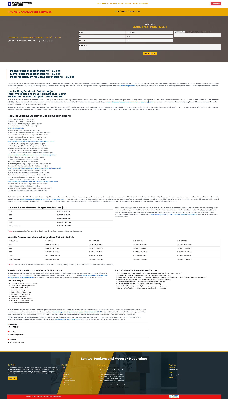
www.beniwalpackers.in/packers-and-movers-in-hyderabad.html (31, 141)
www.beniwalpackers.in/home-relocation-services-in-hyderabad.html (33, 182)
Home (99, 4)
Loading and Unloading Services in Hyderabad (113, 367)
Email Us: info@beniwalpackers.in (41, 41)
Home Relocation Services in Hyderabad (111, 374)
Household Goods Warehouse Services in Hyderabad (115, 385)
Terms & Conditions (69, 380)
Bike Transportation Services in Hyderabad (112, 380)
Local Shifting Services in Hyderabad (110, 378)
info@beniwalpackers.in (16, 335)
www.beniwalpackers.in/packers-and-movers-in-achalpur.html (41, 199)
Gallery (120, 4)
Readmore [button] (12, 378)
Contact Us (143, 4)
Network (128, 4)
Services (113, 4)
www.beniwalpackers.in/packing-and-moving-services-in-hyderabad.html (34, 168)
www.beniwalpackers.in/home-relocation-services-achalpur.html (174, 214)
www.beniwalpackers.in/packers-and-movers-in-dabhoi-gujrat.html (130, 102)
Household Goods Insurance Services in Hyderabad (114, 387)
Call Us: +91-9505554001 (18, 41)
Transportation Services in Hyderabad (110, 382)
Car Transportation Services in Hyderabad (112, 376)
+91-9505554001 (13, 327)
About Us (105, 4)
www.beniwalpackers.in (127, 86)
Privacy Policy (68, 378)
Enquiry (135, 4)
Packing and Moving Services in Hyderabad (112, 370)
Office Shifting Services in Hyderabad (110, 372)
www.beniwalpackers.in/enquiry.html (67, 319)
